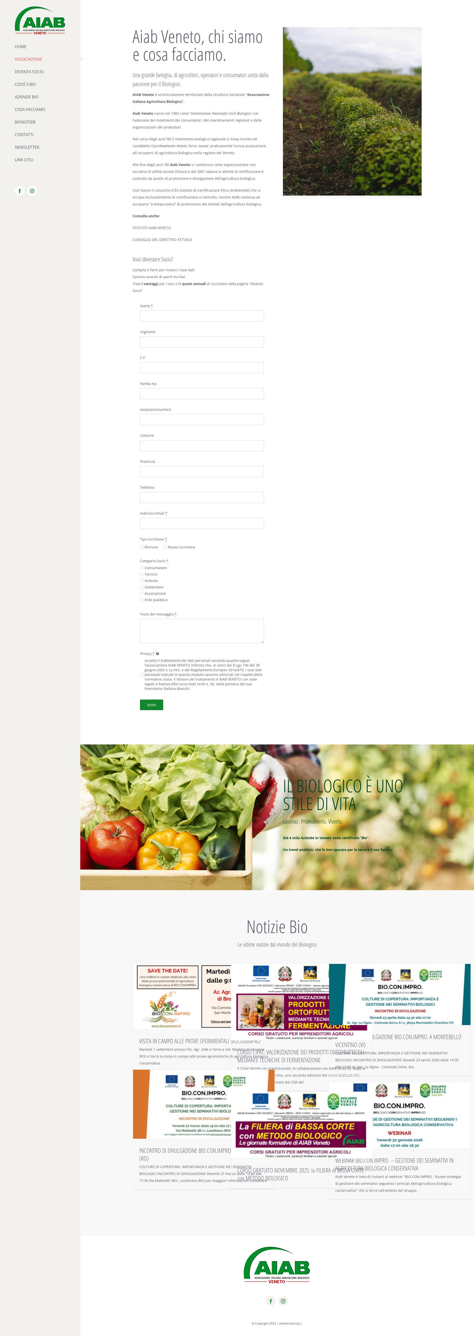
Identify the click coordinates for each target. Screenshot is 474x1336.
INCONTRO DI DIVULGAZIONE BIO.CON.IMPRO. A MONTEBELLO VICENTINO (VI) (398, 1040)
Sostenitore (154, 587)
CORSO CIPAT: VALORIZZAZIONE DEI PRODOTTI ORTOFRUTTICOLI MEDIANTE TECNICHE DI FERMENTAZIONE (300, 1056)
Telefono (147, 487)
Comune (147, 435)
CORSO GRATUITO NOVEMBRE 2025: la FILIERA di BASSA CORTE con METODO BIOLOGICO (300, 1174)
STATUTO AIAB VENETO (152, 227)
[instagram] (283, 1301)
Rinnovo (151, 547)
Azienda (151, 580)
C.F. (143, 357)
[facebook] (271, 1301)
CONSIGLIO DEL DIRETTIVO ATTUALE (162, 239)
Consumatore (156, 567)
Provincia (147, 461)
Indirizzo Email (153, 513)
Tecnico (151, 574)
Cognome (148, 331)
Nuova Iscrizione (181, 547)
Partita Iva (148, 383)
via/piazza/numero (155, 409)
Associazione (155, 593)
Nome (146, 306)
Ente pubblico (156, 599)
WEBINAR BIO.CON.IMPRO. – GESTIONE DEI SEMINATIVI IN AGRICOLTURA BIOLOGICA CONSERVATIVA (394, 1164)
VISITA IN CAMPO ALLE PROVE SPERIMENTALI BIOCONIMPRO (199, 1041)
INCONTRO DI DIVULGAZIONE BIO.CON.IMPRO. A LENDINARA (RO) (199, 1154)
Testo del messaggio (158, 614)
